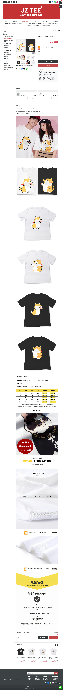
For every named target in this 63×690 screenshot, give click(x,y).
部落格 (29, 679)
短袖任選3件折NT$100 (9, 36)
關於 (29, 676)
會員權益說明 (55, 676)
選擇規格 (39, 51)
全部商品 (37, 676)
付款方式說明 (46, 676)
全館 (39, 47)
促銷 (39, 48)
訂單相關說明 (37, 679)
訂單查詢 (37, 678)
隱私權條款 (55, 679)
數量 (39, 55)
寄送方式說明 (45, 678)
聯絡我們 (29, 678)
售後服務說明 (45, 679)
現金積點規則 (55, 678)
